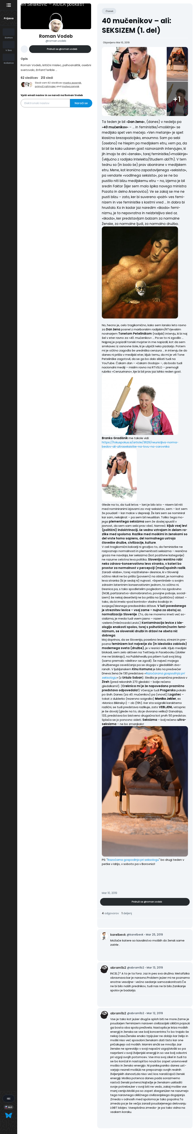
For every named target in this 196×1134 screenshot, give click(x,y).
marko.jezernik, (72, 83)
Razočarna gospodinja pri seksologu (133, 860)
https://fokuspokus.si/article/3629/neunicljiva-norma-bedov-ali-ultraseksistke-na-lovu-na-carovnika (140, 444)
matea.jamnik (70, 86)
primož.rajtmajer (45, 86)
